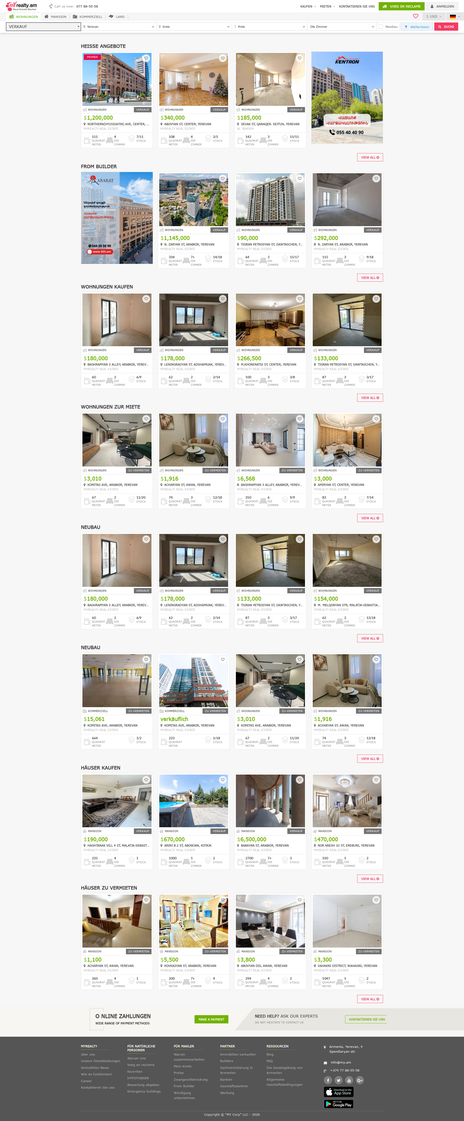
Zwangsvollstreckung (191, 1079)
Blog (270, 1054)
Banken (226, 1079)
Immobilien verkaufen (238, 1054)
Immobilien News (95, 1068)
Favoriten (134, 1071)
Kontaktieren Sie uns (357, 6)
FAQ (270, 1061)
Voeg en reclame (404, 6)
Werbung (227, 1093)
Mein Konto (183, 1066)
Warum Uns (136, 1058)
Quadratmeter (98, 142)
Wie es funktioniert (96, 1074)
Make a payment (211, 1019)
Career (86, 1081)
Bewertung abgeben (143, 1085)
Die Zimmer (119, 142)
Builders (226, 1061)
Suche (448, 26)
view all (369, 157)
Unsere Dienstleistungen (100, 1061)
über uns (88, 1054)
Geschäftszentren (234, 1086)
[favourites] (415, 17)
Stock (141, 140)
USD (434, 16)
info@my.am (341, 1062)
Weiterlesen (419, 27)
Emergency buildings (144, 1091)
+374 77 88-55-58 (344, 1070)
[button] (43, 26)
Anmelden (444, 6)
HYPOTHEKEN (138, 1078)
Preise (179, 1073)
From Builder (184, 1086)
